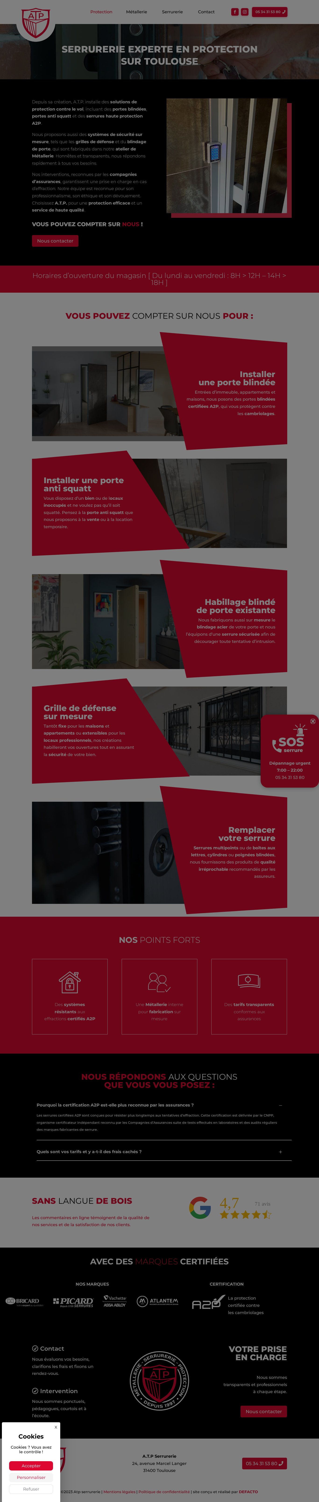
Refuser (31, 1489)
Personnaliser (31, 1477)
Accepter (31, 1465)
